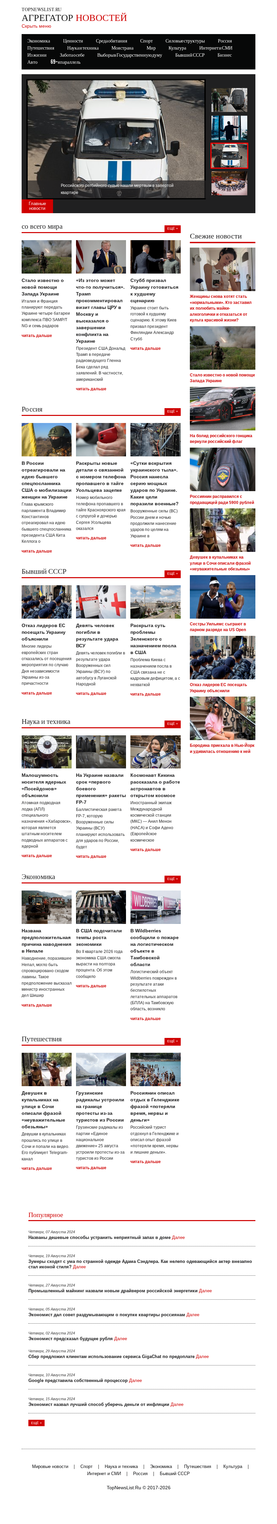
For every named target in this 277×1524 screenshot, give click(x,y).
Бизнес (225, 55)
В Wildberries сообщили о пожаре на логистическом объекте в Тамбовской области (154, 947)
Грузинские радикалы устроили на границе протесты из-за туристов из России (100, 1106)
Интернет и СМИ (104, 1473)
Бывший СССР (190, 55)
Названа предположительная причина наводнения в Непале (46, 941)
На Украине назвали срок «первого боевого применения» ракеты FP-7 (101, 788)
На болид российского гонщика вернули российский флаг (221, 438)
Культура (232, 1466)
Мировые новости (50, 1466)
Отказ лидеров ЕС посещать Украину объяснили (44, 632)
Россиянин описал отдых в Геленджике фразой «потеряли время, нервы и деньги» (154, 1106)
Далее (178, 1237)
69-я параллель (65, 62)
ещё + (172, 228)
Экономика (161, 1466)
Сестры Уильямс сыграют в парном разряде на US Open (218, 627)
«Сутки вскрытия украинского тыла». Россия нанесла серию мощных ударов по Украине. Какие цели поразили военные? (154, 483)
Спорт (86, 1466)
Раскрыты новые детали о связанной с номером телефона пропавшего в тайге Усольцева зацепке (101, 476)
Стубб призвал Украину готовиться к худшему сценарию (154, 290)
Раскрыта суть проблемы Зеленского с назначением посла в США (153, 639)
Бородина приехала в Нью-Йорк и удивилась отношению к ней (222, 748)
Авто (32, 62)
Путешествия (197, 1466)
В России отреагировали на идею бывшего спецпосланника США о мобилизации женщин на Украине (47, 480)
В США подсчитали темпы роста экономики (99, 937)
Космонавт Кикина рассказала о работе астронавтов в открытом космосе (155, 785)
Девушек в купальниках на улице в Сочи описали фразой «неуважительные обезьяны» (43, 1109)
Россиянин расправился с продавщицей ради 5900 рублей (222, 499)
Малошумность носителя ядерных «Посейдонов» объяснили (44, 785)
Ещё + (36, 1423)
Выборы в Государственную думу (129, 55)
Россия (140, 1473)
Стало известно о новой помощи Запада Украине (43, 287)
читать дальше (37, 335)
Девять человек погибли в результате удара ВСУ (97, 635)
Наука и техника (121, 1466)
